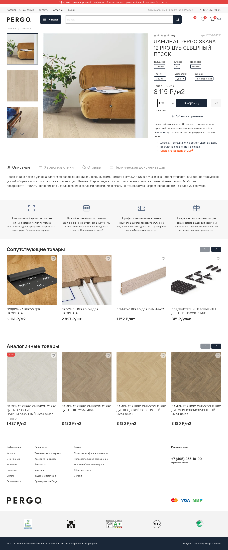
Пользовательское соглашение (91, 458)
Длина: (158, 73)
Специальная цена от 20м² (176, 150)
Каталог (11, 9)
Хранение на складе (46, 458)
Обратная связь (82, 470)
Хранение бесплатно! (156, 2)
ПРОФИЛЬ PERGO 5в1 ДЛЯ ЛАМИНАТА (80, 311)
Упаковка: (181, 73)
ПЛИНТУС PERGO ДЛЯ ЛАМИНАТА (140, 309)
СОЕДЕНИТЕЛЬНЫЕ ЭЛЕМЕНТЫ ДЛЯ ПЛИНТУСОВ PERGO (193, 311)
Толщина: (159, 61)
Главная (11, 28)
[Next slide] (22, 134)
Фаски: (199, 73)
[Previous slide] (50, 86)
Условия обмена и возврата (89, 464)
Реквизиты (40, 464)
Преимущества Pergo (46, 481)
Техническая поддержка (48, 453)
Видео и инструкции (46, 475)
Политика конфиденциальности (91, 453)
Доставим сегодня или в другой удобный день (188, 142)
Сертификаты (14, 481)
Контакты (42, 9)
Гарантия (39, 470)
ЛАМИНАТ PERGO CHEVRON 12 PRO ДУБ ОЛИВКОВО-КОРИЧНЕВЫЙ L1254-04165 (196, 410)
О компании (26, 9)
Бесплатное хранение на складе (180, 146)
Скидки (70, 9)
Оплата (10, 475)
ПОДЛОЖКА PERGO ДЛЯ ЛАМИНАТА (24, 311)
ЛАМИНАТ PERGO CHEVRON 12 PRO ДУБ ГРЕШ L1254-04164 (86, 408)
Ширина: (195, 61)
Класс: (178, 61)
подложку (163, 132)
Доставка (57, 9)
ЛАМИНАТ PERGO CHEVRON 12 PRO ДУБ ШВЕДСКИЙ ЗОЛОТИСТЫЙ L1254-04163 (141, 410)
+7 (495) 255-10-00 (209, 9)
